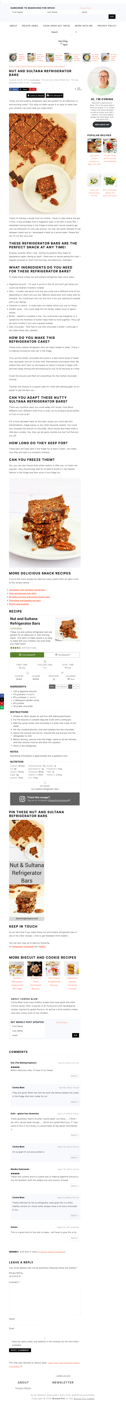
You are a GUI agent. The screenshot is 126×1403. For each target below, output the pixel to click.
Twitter (42, 946)
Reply (74, 1076)
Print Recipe (54, 95)
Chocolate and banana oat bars (25, 600)
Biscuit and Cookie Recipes (54, 66)
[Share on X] (2, 700)
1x (70, 686)
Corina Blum (16, 628)
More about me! (102, 124)
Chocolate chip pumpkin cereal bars (27, 590)
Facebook (29, 946)
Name (12, 1319)
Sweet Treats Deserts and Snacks (29, 66)
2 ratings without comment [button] (51, 1252)
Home (11, 66)
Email (11, 1328)
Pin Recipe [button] (63, 655)
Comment (14, 1282)
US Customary (61, 686)
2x (74, 686)
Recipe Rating (16, 1273)
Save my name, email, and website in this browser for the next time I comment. (45, 1343)
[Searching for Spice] (63, 49)
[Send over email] (2, 707)
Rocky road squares (19, 604)
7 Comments (36, 83)
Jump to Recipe (37, 95)
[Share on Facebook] (2, 696)
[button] (11, 647)
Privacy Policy (85, 8)
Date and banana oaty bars (22, 593)
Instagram (17, 946)
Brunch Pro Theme (84, 1398)
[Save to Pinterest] (2, 703)
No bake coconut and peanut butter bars (29, 597)
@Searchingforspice (58, 800)
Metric (52, 686)
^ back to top (63, 1375)
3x (78, 686)
